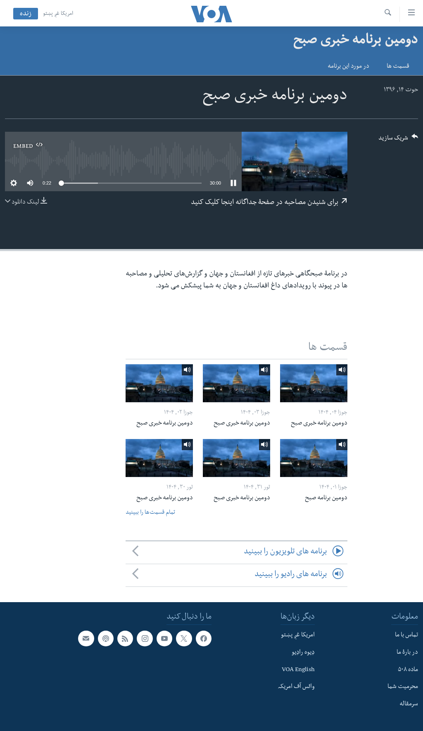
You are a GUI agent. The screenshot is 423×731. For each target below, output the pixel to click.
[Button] (398, 141)
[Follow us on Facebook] (204, 638)
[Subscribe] (86, 638)
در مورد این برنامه (348, 67)
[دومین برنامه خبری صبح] (313, 383)
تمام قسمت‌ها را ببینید (150, 513)
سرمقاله (408, 704)
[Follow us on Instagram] (144, 638)
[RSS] (125, 638)
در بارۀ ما (407, 653)
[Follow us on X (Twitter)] (184, 638)
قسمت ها (398, 67)
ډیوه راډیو (303, 653)
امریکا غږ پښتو (58, 14)
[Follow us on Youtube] (164, 638)
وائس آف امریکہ (296, 687)
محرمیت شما (402, 687)
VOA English (298, 670)
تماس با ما (406, 635)
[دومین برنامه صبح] (313, 458)
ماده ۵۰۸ (408, 670)
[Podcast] (106, 638)
